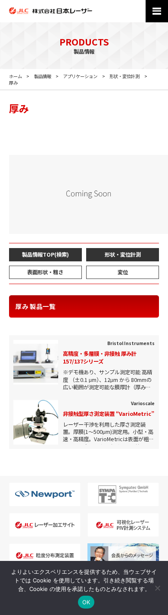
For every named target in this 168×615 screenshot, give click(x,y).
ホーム (15, 76)
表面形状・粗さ (45, 272)
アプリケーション (80, 76)
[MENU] (157, 11)
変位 (123, 272)
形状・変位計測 (124, 76)
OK (86, 602)
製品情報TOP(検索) (45, 254)
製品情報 (42, 76)
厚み (13, 82)
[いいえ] (157, 588)
